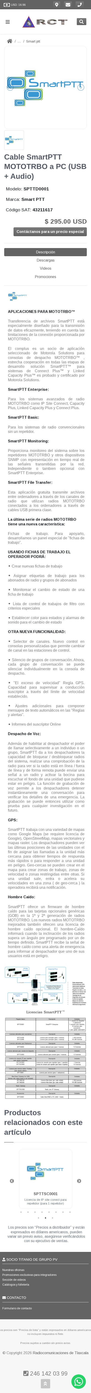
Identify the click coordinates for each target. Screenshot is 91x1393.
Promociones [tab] (45, 277)
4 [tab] (42, 1212)
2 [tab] (28, 1212)
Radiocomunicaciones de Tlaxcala (60, 1353)
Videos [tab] (45, 268)
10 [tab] (45, 1218)
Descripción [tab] (45, 252)
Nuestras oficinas (13, 1270)
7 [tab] (63, 1212)
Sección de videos (14, 1279)
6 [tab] (56, 1212)
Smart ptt (33, 41)
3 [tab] (35, 1212)
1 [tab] (21, 1212)
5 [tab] (49, 1212)
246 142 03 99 (48, 1373)
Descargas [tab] (46, 260)
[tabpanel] (45, 1181)
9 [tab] (38, 1218)
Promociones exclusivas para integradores (29, 1275)
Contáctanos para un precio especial (50, 232)
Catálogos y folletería (15, 1284)
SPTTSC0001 (46, 1194)
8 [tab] (70, 1212)
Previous (12, 1181)
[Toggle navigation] (10, 21)
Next (79, 1181)
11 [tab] (52, 1218)
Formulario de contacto (17, 1308)
